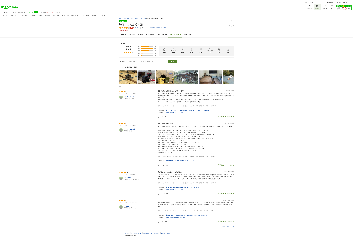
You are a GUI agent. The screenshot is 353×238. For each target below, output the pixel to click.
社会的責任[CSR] (148, 233)
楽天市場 (339, 2)
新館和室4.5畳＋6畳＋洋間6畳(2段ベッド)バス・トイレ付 (180, 161)
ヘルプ (306, 2)
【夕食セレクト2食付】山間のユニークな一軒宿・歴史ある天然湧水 (182, 187)
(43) (150, 34)
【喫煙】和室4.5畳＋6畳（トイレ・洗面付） (177, 217)
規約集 (163, 233)
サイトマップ (321, 2)
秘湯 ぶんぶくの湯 (131, 24)
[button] (128, 77)
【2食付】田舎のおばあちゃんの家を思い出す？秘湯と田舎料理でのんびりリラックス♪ (187, 110)
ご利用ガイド (313, 2)
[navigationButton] (231, 76)
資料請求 (169, 233)
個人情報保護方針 (136, 233)
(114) (175, 34)
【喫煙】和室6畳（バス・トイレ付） (175, 112)
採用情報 (157, 233)
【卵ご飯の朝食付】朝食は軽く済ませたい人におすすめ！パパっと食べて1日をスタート (187, 215)
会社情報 (127, 233)
